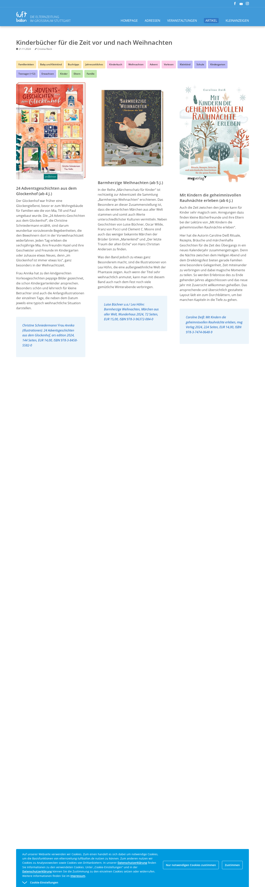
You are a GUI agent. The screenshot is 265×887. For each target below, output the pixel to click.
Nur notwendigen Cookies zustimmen (191, 865)
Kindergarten (217, 64)
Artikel (211, 20)
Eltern (77, 73)
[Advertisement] (142, 425)
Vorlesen (169, 64)
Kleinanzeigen (237, 20)
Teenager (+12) (26, 73)
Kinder (64, 73)
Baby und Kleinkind (51, 64)
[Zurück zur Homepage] (22, 17)
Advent (154, 64)
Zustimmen (232, 865)
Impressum (77, 876)
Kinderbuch (115, 64)
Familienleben (26, 64)
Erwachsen (48, 73)
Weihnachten (136, 64)
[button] (125, 882)
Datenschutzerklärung (132, 863)
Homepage (129, 20)
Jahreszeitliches (94, 64)
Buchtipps (73, 64)
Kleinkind (185, 64)
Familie (90, 73)
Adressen (152, 20)
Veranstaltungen (182, 20)
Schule (200, 64)
